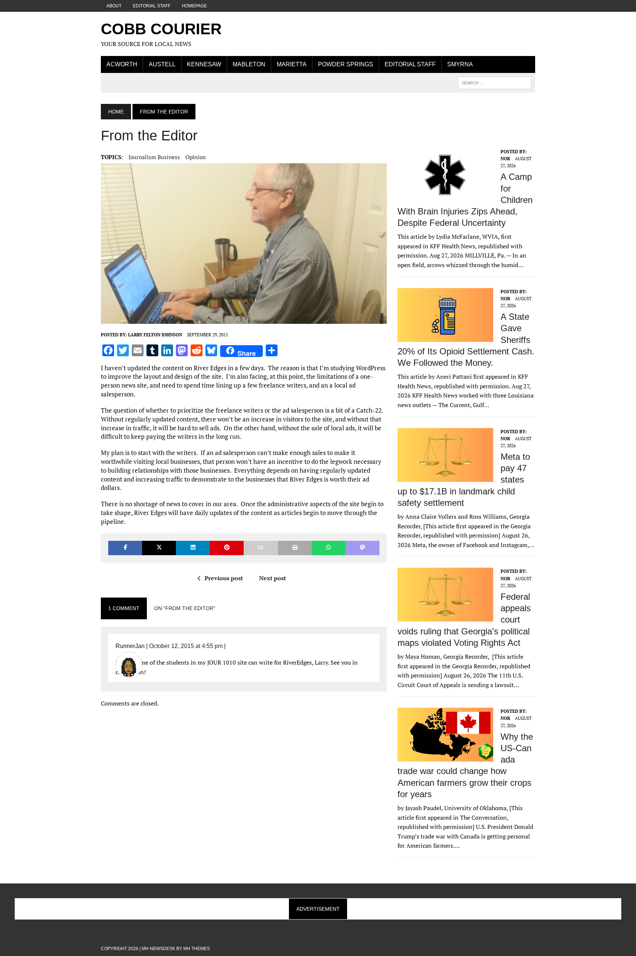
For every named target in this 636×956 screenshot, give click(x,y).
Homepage (194, 5)
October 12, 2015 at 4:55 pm (186, 646)
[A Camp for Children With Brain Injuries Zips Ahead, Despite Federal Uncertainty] (445, 197)
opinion (196, 157)
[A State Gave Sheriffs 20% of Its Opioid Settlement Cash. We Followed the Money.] (445, 337)
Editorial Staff (151, 5)
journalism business (154, 157)
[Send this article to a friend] (261, 548)
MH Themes (196, 948)
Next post (272, 578)
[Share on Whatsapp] (329, 548)
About (113, 5)
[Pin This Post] (227, 548)
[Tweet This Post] (159, 548)
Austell (162, 64)
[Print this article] (295, 548)
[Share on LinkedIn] (193, 548)
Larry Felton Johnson (155, 334)
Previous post (224, 578)
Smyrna (460, 64)
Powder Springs (345, 64)
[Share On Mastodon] (362, 548)
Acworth (121, 64)
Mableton (249, 64)
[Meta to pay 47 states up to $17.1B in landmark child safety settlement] (445, 477)
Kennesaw (204, 64)
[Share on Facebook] (125, 548)
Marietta (292, 64)
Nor (505, 158)
